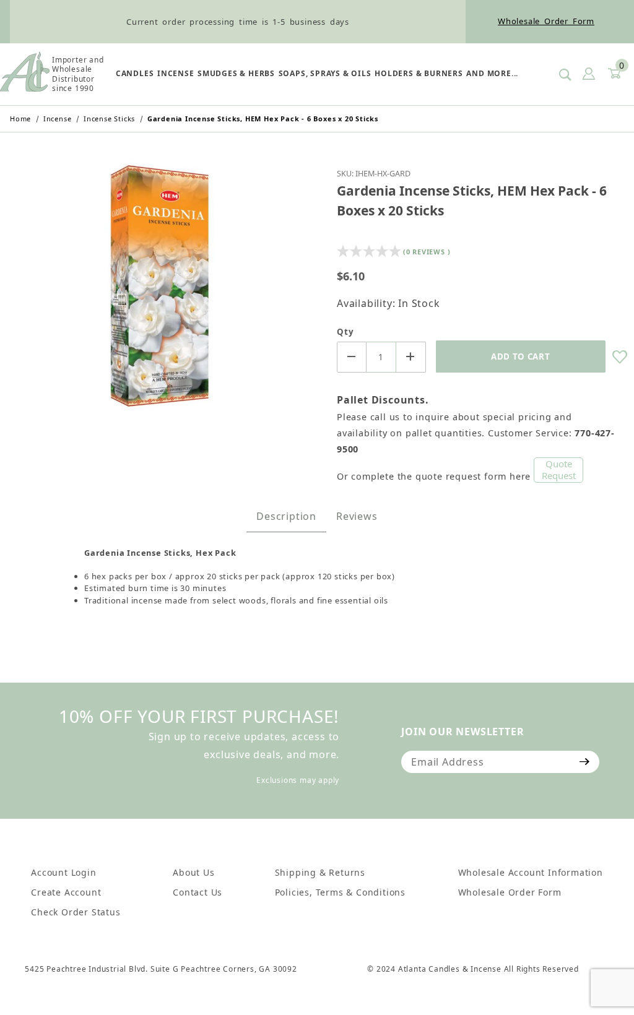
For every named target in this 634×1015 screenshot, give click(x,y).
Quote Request (559, 469)
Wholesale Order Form (546, 21)
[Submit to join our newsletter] (584, 762)
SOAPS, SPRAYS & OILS (325, 73)
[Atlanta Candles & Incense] (25, 73)
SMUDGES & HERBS (236, 73)
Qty (345, 331)
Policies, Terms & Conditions (340, 892)
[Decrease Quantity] (352, 357)
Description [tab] (286, 516)
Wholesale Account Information (530, 872)
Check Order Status (75, 912)
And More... (492, 73)
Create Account (66, 892)
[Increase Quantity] (411, 357)
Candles (135, 73)
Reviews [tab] (357, 516)
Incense (175, 73)
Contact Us (197, 892)
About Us (193, 872)
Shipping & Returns (320, 872)
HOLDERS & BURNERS (419, 73)
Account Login (63, 872)
